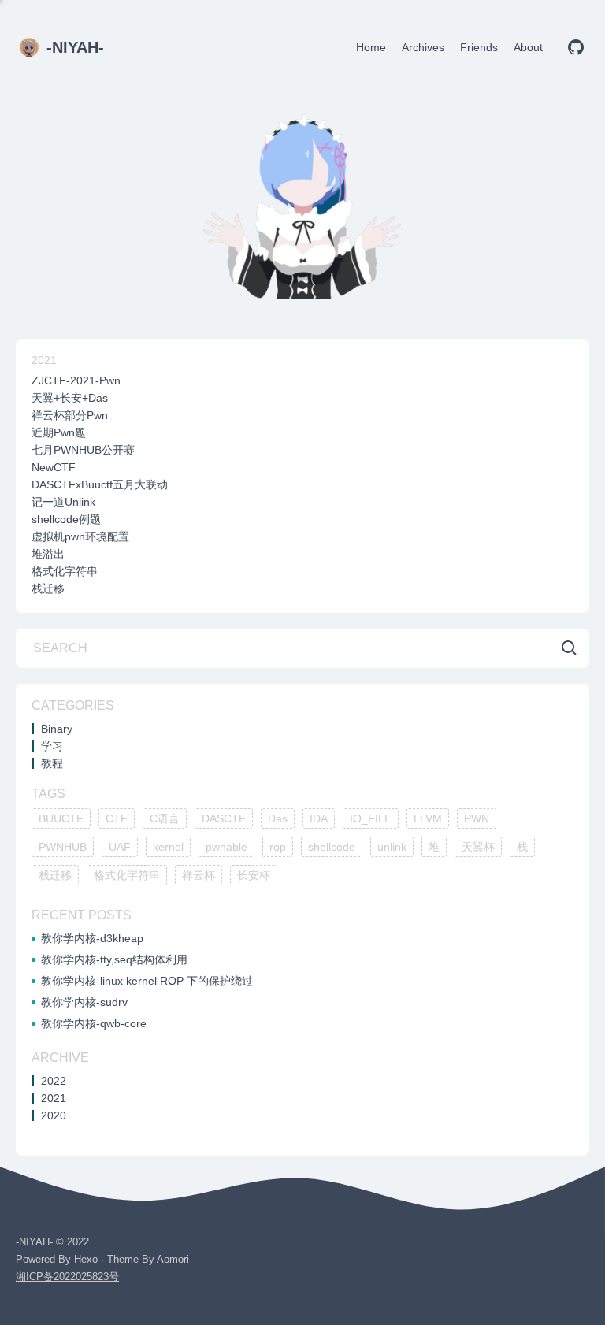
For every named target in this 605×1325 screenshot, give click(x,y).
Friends (479, 47)
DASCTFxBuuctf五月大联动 (100, 484)
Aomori (173, 1259)
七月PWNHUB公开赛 (83, 450)
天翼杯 (478, 847)
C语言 (165, 818)
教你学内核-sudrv (84, 1002)
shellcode (331, 847)
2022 (53, 1080)
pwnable (226, 847)
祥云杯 (198, 875)
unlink (391, 847)
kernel (168, 847)
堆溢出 (48, 553)
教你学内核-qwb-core (94, 1023)
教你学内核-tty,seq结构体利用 (114, 959)
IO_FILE (371, 818)
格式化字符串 (65, 571)
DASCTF (224, 818)
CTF (117, 818)
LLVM (428, 818)
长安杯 (253, 875)
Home (371, 47)
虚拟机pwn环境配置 (80, 536)
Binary (56, 728)
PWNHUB (63, 847)
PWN (476, 818)
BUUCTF (61, 818)
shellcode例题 (66, 519)
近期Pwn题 (59, 432)
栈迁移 (48, 588)
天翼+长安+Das (70, 398)
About (528, 47)
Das (278, 818)
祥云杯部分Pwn (70, 415)
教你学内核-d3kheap (92, 938)
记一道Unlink (63, 501)
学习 (52, 746)
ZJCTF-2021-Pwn (76, 380)
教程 (52, 763)
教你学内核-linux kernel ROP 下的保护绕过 (147, 980)
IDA (319, 818)
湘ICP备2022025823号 (67, 1276)
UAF (120, 847)
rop (277, 847)
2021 (44, 360)
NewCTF (54, 467)
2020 (53, 1115)
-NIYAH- (75, 47)
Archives (423, 47)
